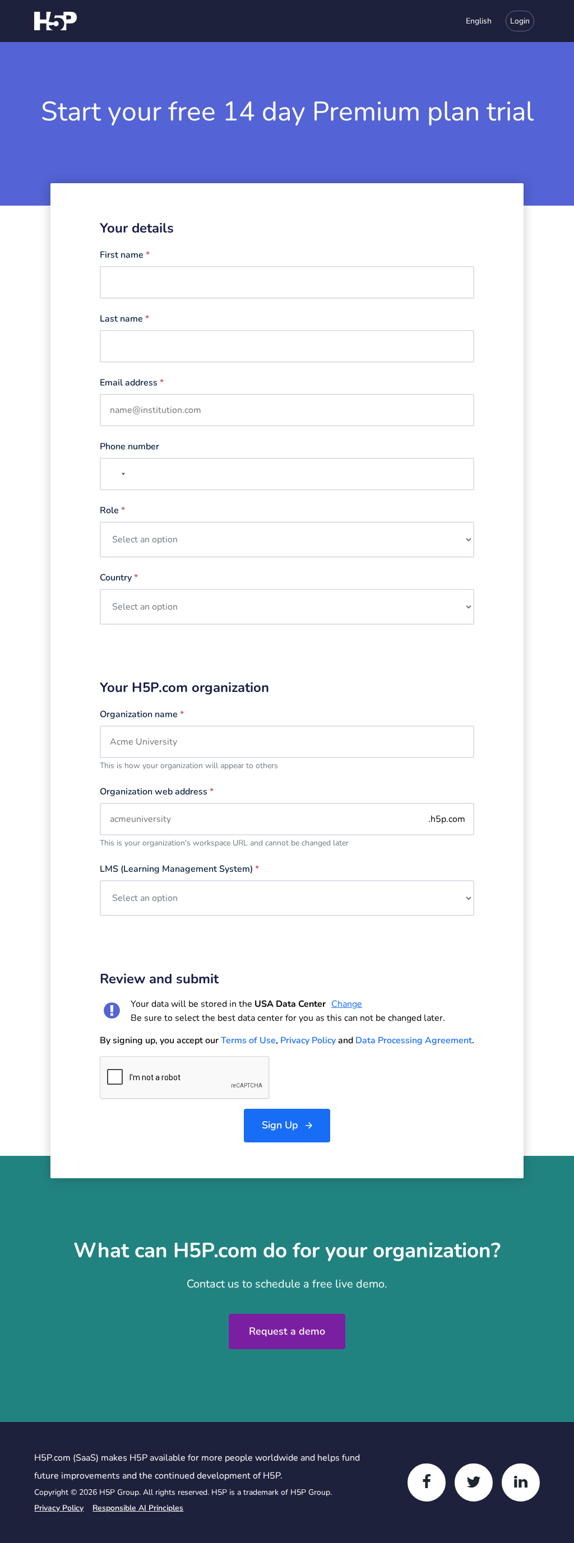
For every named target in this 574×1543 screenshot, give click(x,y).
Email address (132, 383)
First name (125, 255)
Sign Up (280, 1125)
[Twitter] (474, 1482)
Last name (124, 319)
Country (119, 577)
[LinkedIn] (521, 1482)
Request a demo (287, 1331)
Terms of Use (248, 1040)
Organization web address (157, 792)
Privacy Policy (308, 1040)
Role (112, 510)
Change (346, 1004)
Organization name (142, 714)
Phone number (129, 446)
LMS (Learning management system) (179, 869)
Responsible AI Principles (137, 1508)
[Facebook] (427, 1482)
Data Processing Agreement (413, 1040)
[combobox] (473, 21)
